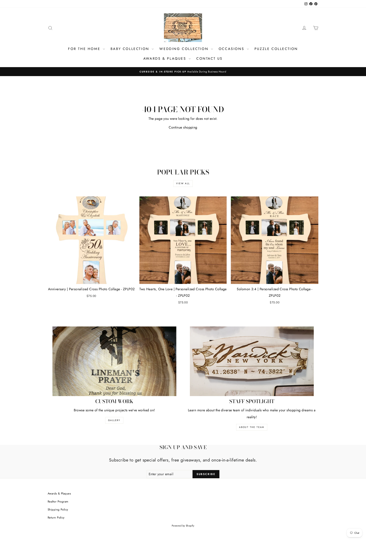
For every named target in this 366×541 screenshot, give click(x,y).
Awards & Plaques (165, 58)
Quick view (91, 279)
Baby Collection (131, 48)
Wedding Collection (184, 48)
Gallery (114, 420)
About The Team (251, 427)
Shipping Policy (58, 509)
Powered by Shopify (183, 525)
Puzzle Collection (276, 48)
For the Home (85, 48)
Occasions (232, 48)
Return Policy (56, 517)
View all (183, 183)
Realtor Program (58, 501)
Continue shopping (183, 127)
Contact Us (209, 58)
